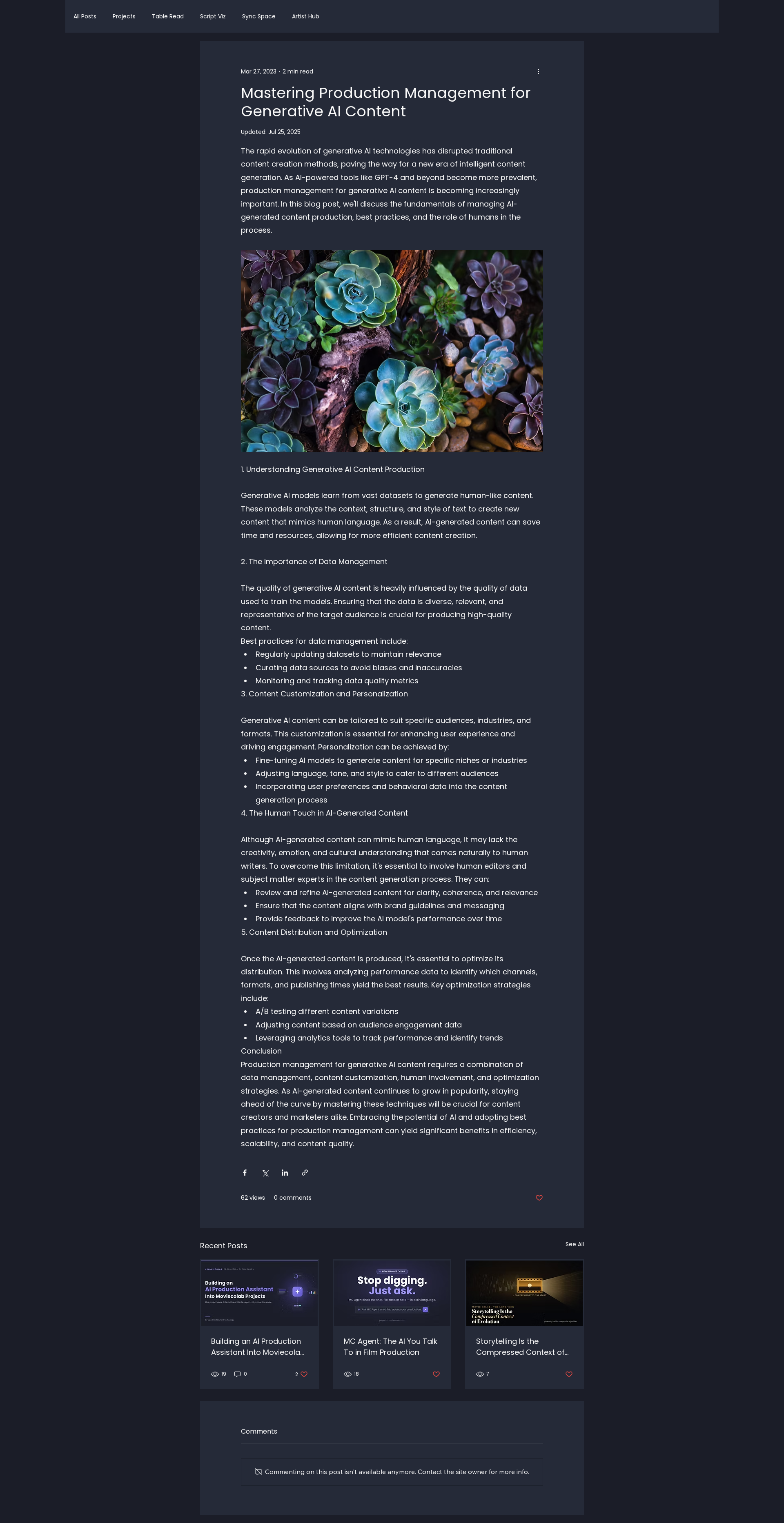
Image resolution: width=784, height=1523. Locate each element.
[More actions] (538, 71)
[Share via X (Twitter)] (265, 1172)
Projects (124, 16)
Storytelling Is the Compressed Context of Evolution (520, 1347)
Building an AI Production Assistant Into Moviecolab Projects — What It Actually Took (258, 1347)
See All (575, 1244)
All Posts (85, 16)
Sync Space (259, 16)
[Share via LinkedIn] (285, 1172)
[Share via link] (305, 1172)
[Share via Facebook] (245, 1172)
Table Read (168, 16)
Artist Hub (305, 16)
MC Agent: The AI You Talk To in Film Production (390, 1346)
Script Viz (213, 16)
